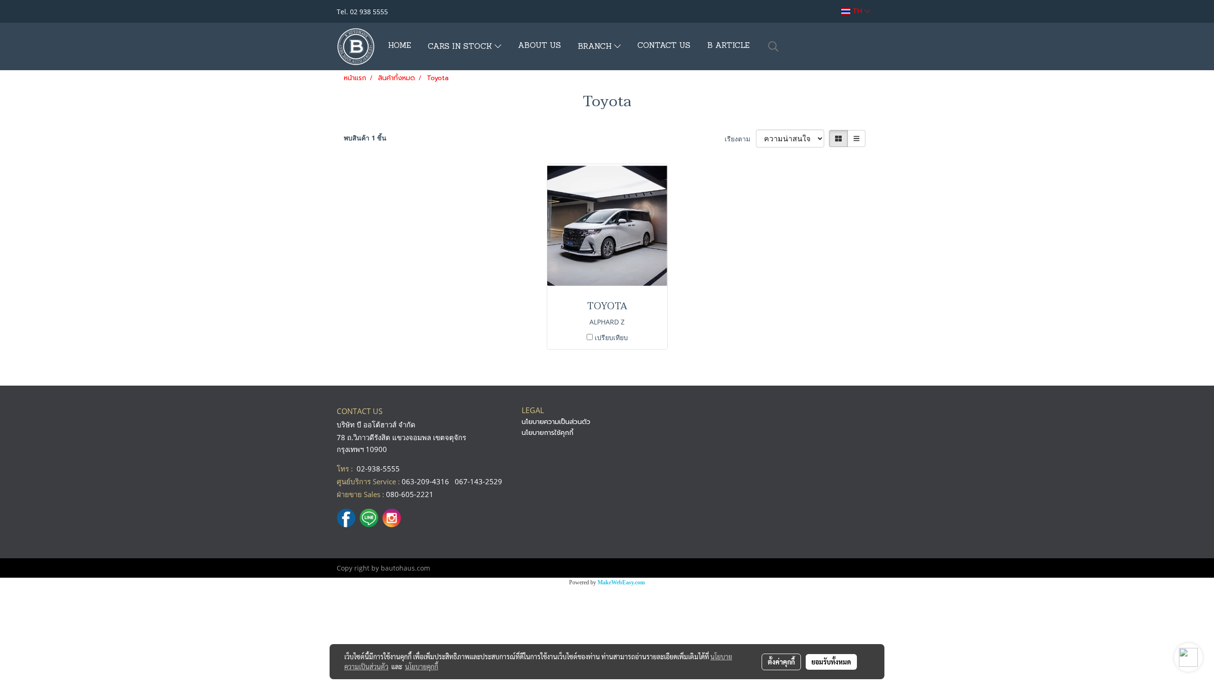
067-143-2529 (478, 481)
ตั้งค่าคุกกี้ (781, 661)
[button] (773, 46)
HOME (399, 46)
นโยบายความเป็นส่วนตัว (556, 422)
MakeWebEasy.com (621, 582)
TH (857, 11)
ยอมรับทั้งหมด (831, 661)
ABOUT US (539, 46)
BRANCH (596, 47)
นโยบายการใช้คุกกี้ (547, 433)
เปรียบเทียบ (611, 337)
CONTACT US (663, 46)
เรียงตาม (740, 138)
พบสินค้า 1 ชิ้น (365, 137)
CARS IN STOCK (461, 47)
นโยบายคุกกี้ (421, 666)
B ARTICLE (728, 46)
